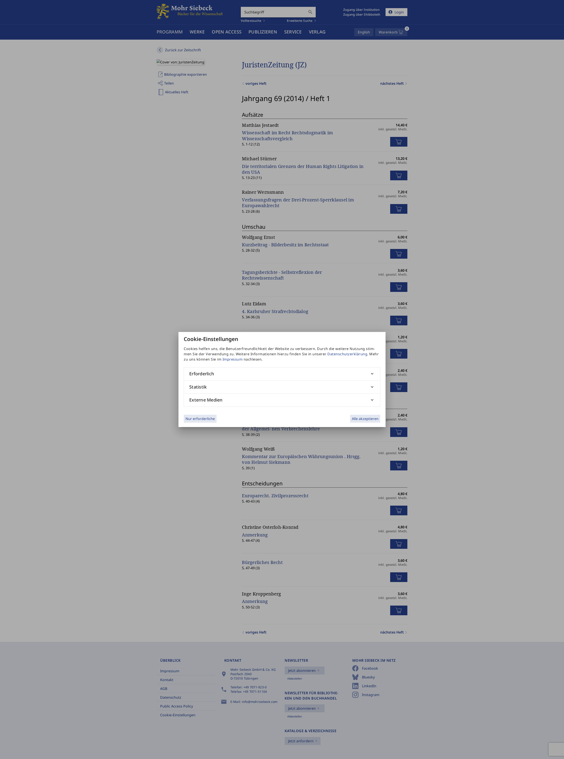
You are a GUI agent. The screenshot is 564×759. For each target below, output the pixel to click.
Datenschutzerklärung (347, 354)
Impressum (233, 359)
